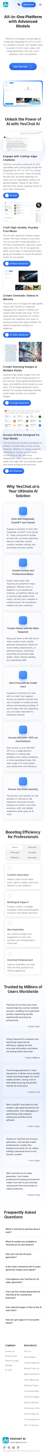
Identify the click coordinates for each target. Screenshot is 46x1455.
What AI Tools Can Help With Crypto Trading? (32, 1368)
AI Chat (13, 195)
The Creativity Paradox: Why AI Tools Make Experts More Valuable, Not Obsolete (32, 1419)
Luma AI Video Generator (32, 1363)
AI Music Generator (19, 263)
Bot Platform (16, 471)
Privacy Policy (11, 1356)
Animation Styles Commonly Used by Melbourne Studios (32, 1385)
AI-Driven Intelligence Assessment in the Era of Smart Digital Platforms (32, 1397)
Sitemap (8, 1365)
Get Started (29, 4)
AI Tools (8, 1370)
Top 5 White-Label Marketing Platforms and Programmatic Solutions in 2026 (32, 1380)
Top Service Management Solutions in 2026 (32, 1391)
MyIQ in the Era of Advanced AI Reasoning (32, 1374)
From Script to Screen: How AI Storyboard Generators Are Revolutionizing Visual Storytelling (32, 1408)
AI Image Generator (19, 403)
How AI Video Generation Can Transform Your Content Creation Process (32, 1414)
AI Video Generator (19, 335)
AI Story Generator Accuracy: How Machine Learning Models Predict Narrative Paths (32, 1402)
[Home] (5, 4)
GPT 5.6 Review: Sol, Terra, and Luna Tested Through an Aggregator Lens (32, 1425)
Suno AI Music (30, 1357)
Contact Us (10, 1351)
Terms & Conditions (12, 1361)
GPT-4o (27, 1351)
